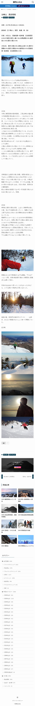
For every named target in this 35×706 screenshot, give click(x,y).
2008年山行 (8, 655)
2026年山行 (8, 595)
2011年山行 (8, 645)
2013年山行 (8, 638)
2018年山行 (8, 622)
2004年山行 (8, 669)
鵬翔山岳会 (17, 2)
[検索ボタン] (33, 2)
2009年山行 (8, 652)
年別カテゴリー (10, 591)
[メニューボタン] (2, 2)
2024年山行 (8, 602)
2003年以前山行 (9, 672)
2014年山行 (8, 635)
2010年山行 (8, 649)
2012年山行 (8, 642)
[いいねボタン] (3, 443)
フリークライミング (11, 564)
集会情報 (8, 679)
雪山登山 (5, 17)
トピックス (8, 686)
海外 (6, 588)
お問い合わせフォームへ (23, 6)
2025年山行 (9, 598)
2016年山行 (8, 628)
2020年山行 (8, 615)
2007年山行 (8, 659)
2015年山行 (8, 632)
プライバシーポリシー (17, 700)
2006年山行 (8, 662)
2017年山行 (11, 17)
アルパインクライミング (12, 571)
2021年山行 (8, 612)
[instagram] (17, 697)
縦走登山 (8, 581)
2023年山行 (8, 605)
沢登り (7, 574)
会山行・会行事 (9, 682)
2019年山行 (8, 618)
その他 (7, 676)
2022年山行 (8, 608)
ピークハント (9, 578)
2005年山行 (8, 665)
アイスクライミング (11, 584)
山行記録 (8, 561)
